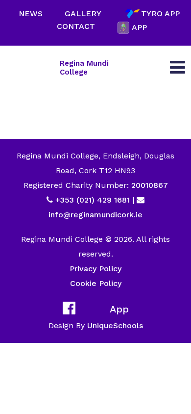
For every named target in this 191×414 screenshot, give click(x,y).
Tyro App (160, 13)
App (139, 27)
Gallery (83, 13)
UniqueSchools (115, 325)
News (31, 13)
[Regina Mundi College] (30, 68)
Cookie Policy (95, 283)
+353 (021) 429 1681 (92, 200)
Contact (76, 26)
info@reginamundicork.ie (95, 214)
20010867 (148, 185)
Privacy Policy (95, 268)
